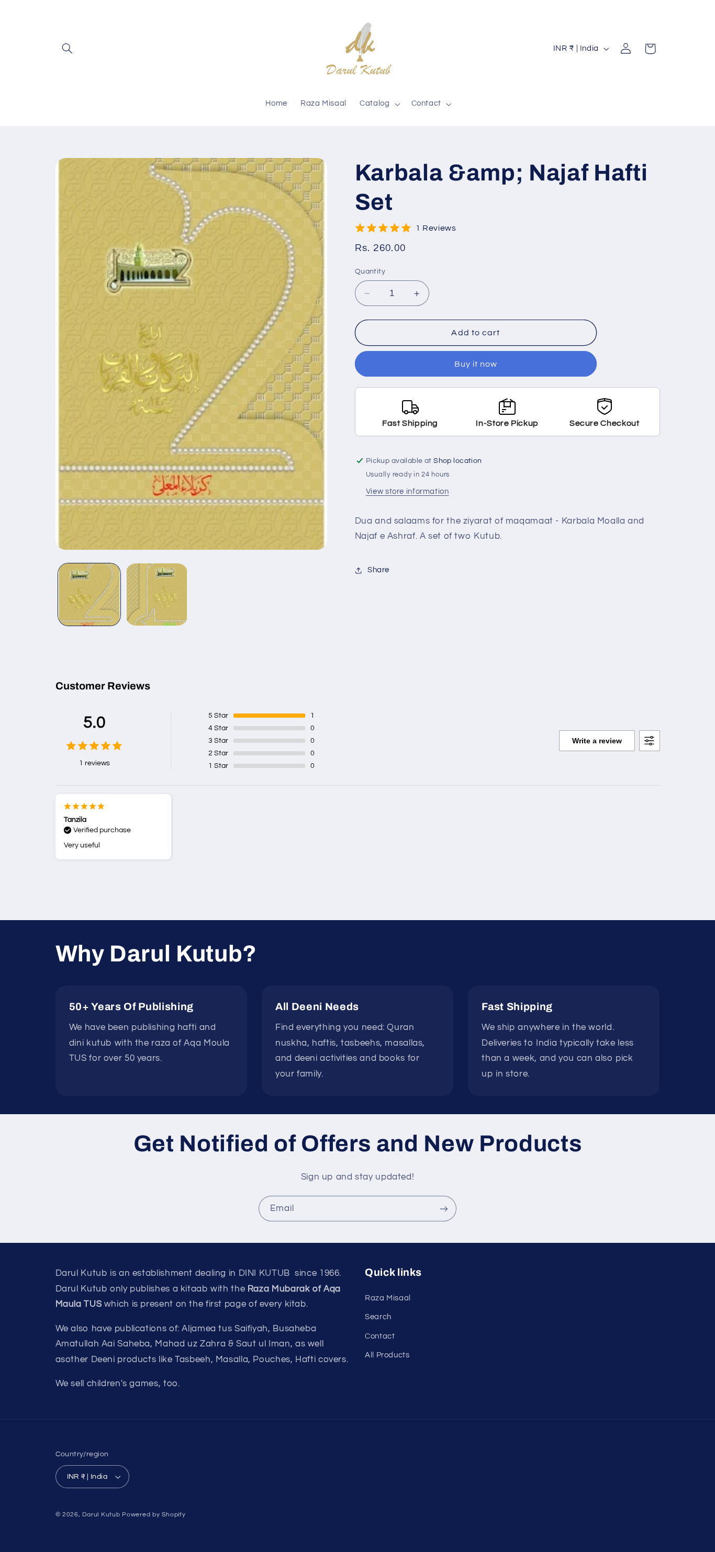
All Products (387, 1354)
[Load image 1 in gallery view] (89, 594)
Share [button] (378, 570)
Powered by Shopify (153, 1514)
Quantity (370, 272)
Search (378, 1316)
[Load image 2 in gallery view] (157, 594)
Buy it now (476, 364)
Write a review (597, 741)
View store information (407, 491)
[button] (67, 49)
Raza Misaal (388, 1297)
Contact (380, 1336)
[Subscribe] (444, 1208)
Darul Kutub (101, 1514)
